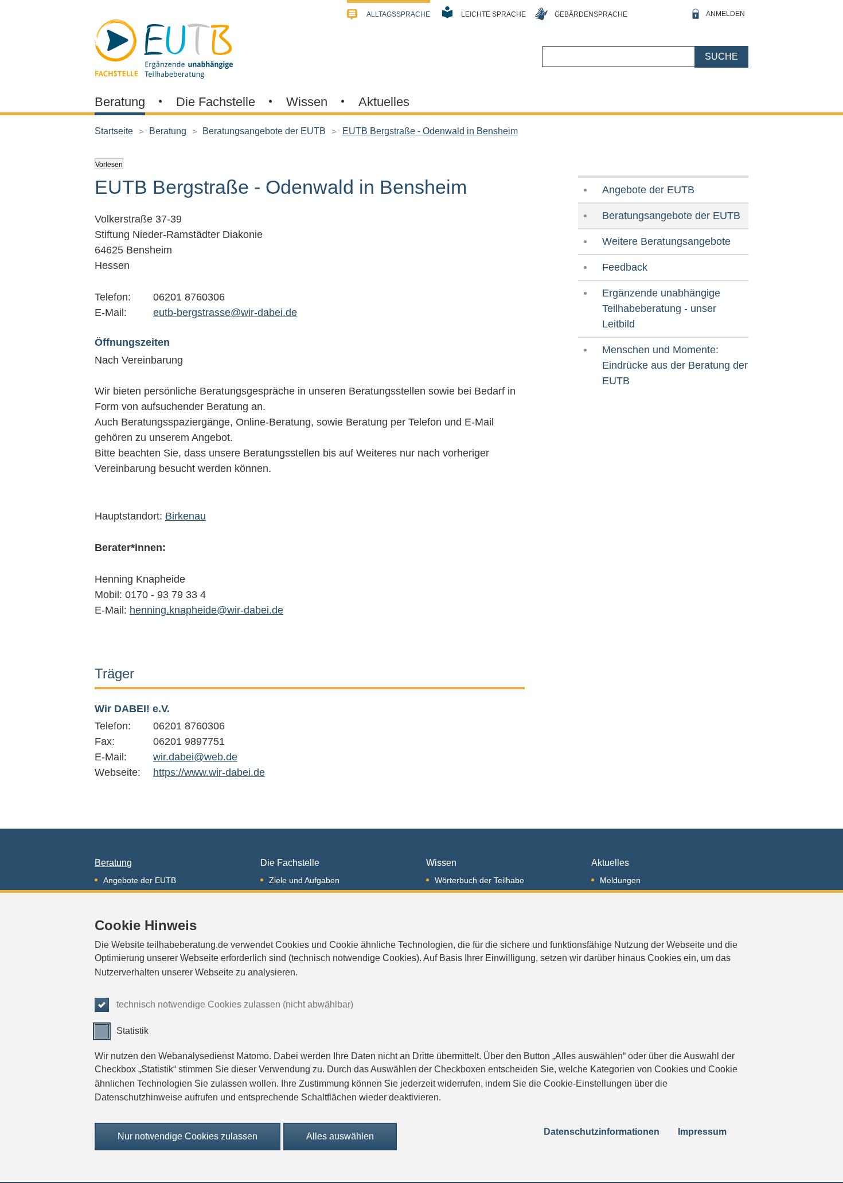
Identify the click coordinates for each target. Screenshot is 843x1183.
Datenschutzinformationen (601, 1132)
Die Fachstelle (215, 102)
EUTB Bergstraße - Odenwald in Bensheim (430, 131)
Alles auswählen (340, 1136)
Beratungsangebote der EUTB (264, 131)
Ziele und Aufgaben (304, 880)
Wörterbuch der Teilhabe (479, 880)
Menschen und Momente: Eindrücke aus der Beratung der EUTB (675, 365)
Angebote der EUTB (648, 190)
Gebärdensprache (591, 14)
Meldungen (620, 880)
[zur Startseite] (164, 47)
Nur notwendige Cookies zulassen (187, 1136)
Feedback (624, 267)
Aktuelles (383, 102)
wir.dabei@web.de (195, 757)
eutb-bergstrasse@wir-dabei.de (225, 312)
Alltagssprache (398, 14)
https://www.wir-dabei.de (209, 772)
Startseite (114, 131)
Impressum (702, 1132)
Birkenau (185, 516)
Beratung (120, 102)
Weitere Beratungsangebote (666, 241)
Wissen (306, 102)
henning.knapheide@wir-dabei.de (206, 610)
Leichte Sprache (493, 14)
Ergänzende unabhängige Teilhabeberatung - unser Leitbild (661, 308)
